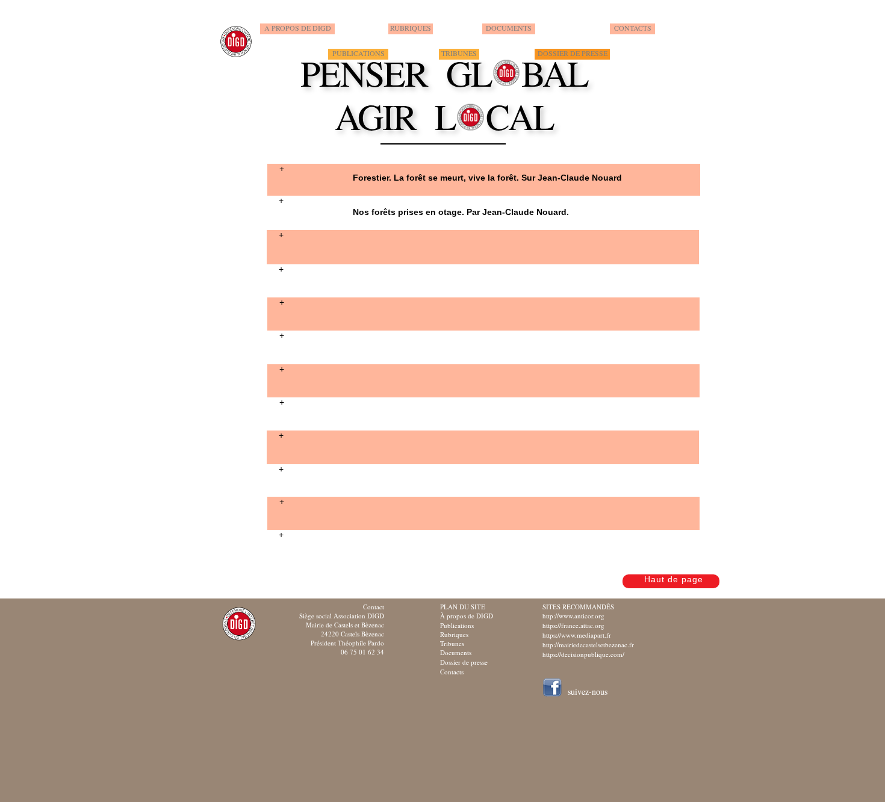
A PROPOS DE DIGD (297, 28)
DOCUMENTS (509, 28)
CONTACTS (632, 28)
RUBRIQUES (410, 28)
